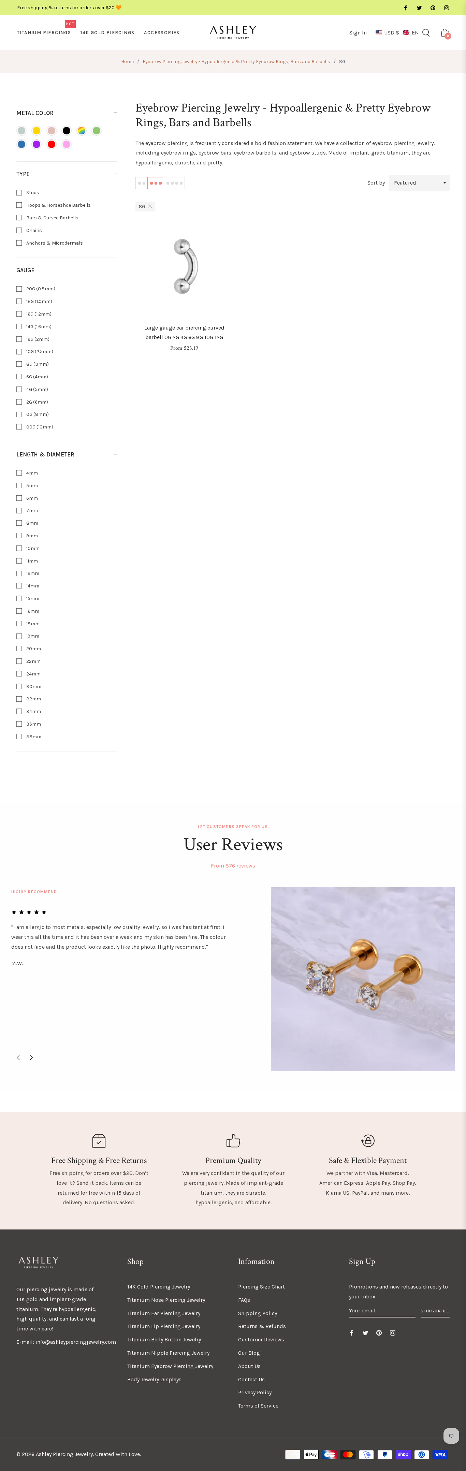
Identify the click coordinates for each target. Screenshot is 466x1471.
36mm (33, 724)
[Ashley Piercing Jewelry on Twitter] (419, 8)
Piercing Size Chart (261, 1286)
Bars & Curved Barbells (51, 218)
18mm (32, 624)
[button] (397, 33)
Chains (33, 230)
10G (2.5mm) (39, 351)
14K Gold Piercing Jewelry (158, 1286)
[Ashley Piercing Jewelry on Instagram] (446, 8)
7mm (31, 510)
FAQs (244, 1300)
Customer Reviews (261, 1339)
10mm (32, 548)
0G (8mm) (37, 414)
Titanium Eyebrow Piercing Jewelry (170, 1366)
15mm (32, 598)
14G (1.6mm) (38, 327)
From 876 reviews (233, 865)
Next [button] (31, 1057)
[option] (233, 979)
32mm (33, 699)
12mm (32, 573)
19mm (32, 636)
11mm (31, 561)
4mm (31, 473)
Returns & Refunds (262, 1326)
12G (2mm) (37, 339)
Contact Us (251, 1379)
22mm (33, 661)
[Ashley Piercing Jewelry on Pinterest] (432, 8)
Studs (32, 192)
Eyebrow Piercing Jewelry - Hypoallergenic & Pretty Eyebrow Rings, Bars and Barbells (236, 61)
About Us (249, 1366)
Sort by (376, 182)
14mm (32, 586)
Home (127, 61)
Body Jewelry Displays (154, 1379)
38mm (33, 737)
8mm (31, 523)
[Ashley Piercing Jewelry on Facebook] (405, 8)
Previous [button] (18, 1057)
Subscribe (435, 1311)
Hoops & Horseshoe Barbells (58, 205)
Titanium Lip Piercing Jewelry (163, 1326)
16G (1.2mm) (38, 314)
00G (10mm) (39, 427)
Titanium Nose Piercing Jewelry (166, 1300)
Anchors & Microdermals (54, 243)
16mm (32, 611)
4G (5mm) (36, 389)
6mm (31, 498)
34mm (33, 711)
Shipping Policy (257, 1313)
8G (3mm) (37, 364)
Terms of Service (258, 1405)
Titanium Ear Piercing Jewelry (163, 1313)
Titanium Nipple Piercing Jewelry (168, 1353)
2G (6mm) (36, 402)
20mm (33, 649)
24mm (33, 674)
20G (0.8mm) (40, 289)
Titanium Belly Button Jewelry (164, 1339)
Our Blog (249, 1353)
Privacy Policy (255, 1392)
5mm (31, 486)
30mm (33, 686)
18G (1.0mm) (38, 301)
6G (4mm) (36, 377)
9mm (31, 536)
